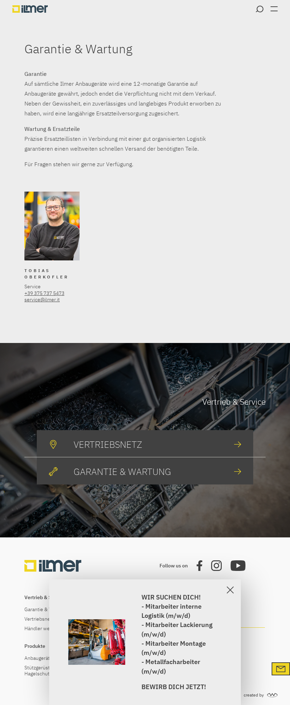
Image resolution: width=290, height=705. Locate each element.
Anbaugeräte (38, 658)
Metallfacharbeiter (172, 662)
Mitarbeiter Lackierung (179, 625)
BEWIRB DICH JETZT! (173, 687)
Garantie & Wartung (45, 610)
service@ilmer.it (42, 299)
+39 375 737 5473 (44, 293)
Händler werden (42, 629)
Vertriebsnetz (39, 619)
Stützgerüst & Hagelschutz (39, 671)
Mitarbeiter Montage (175, 643)
